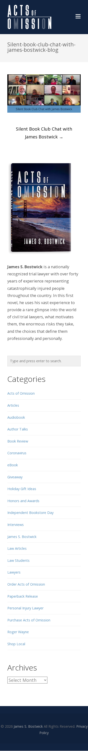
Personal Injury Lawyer (25, 608)
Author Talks (17, 429)
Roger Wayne (18, 632)
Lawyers (14, 572)
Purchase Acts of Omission (28, 620)
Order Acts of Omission (26, 584)
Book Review (17, 441)
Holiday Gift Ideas (21, 488)
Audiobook (16, 417)
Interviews (15, 524)
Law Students (18, 560)
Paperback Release (22, 596)
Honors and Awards (23, 500)
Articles (13, 405)
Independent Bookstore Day (30, 512)
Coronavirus (16, 453)
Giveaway (14, 477)
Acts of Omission (21, 393)
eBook (12, 465)
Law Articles (17, 548)
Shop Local (16, 644)
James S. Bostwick (21, 536)
